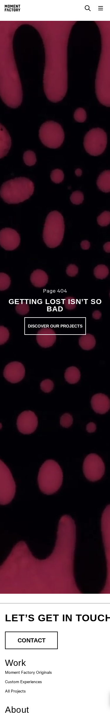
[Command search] (87, 8)
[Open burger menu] (100, 8)
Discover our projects (55, 326)
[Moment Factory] (12, 8)
